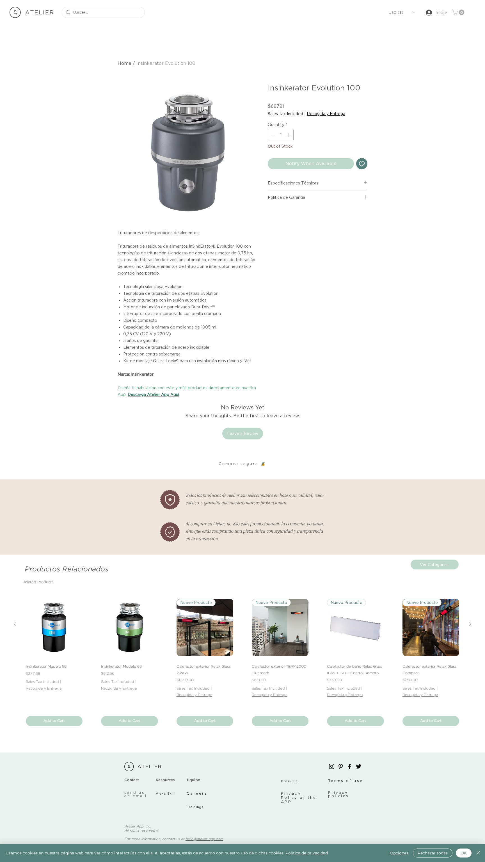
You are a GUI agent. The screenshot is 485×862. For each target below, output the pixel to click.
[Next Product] (470, 624)
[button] (401, 12)
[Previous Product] (14, 624)
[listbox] (401, 12)
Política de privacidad (306, 853)
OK (464, 853)
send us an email (135, 794)
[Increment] (289, 135)
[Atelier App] (331, 766)
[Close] (478, 853)
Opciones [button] (399, 853)
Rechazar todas (433, 853)
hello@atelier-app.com (204, 839)
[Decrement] (272, 135)
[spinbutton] (281, 135)
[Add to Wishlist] (361, 163)
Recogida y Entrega (326, 113)
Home (124, 63)
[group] (242, 662)
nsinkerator (143, 374)
